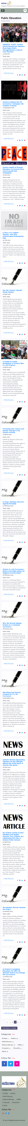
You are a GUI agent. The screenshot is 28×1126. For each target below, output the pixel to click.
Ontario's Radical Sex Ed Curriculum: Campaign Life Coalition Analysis (13, 103)
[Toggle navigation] (2, 10)
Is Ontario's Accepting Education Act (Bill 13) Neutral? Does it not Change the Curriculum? (14, 971)
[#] (17, 1063)
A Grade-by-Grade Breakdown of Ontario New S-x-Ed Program (13, 363)
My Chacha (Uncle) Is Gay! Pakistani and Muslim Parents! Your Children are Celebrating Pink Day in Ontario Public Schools (13, 836)
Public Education (8, 73)
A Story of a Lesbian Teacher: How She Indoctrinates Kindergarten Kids (13, 235)
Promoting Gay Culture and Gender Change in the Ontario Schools (13, 430)
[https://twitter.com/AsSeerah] (10, 1063)
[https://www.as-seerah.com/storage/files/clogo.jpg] (14, 1081)
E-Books (5, 1093)
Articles (12, 1093)
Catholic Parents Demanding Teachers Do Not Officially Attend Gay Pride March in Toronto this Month (14, 762)
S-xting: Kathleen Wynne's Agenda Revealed (13, 503)
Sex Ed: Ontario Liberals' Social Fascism (12, 291)
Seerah (4, 1105)
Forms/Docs (15, 1102)
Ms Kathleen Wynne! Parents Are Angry (14, 908)
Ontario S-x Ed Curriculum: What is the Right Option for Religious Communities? (14, 571)
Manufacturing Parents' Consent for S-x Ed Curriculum (12, 694)
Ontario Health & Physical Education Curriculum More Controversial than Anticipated (13, 170)
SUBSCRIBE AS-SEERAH (9, 1028)
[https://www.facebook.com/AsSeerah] (4, 1063)
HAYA (18, 1099)
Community (6, 1102)
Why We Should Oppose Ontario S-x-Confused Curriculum (12, 625)
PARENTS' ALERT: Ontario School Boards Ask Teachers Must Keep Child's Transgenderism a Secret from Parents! (14, 48)
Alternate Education (8, 1099)
